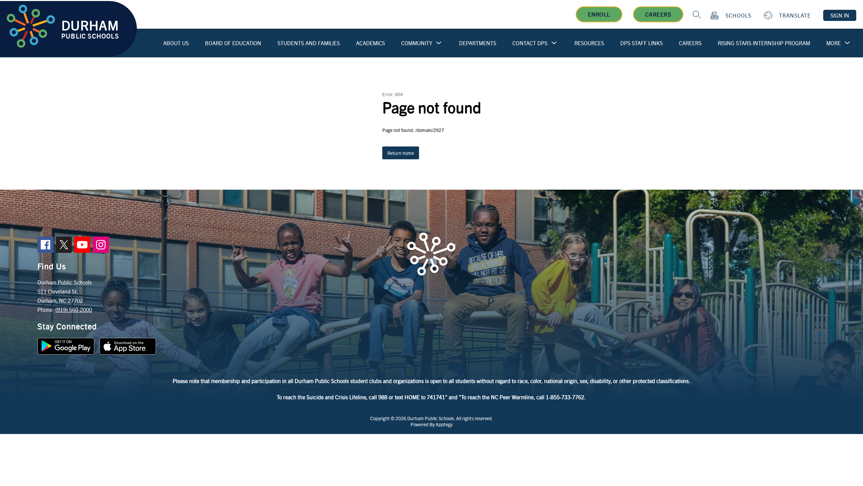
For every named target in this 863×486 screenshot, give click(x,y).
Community (416, 43)
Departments (477, 43)
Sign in (839, 15)
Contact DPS (529, 43)
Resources (589, 43)
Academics (370, 43)
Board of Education (233, 43)
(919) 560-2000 (73, 309)
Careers (658, 14)
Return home (400, 153)
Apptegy (444, 424)
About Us (176, 43)
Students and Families (308, 43)
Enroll (599, 14)
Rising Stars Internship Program (764, 43)
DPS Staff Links (641, 43)
